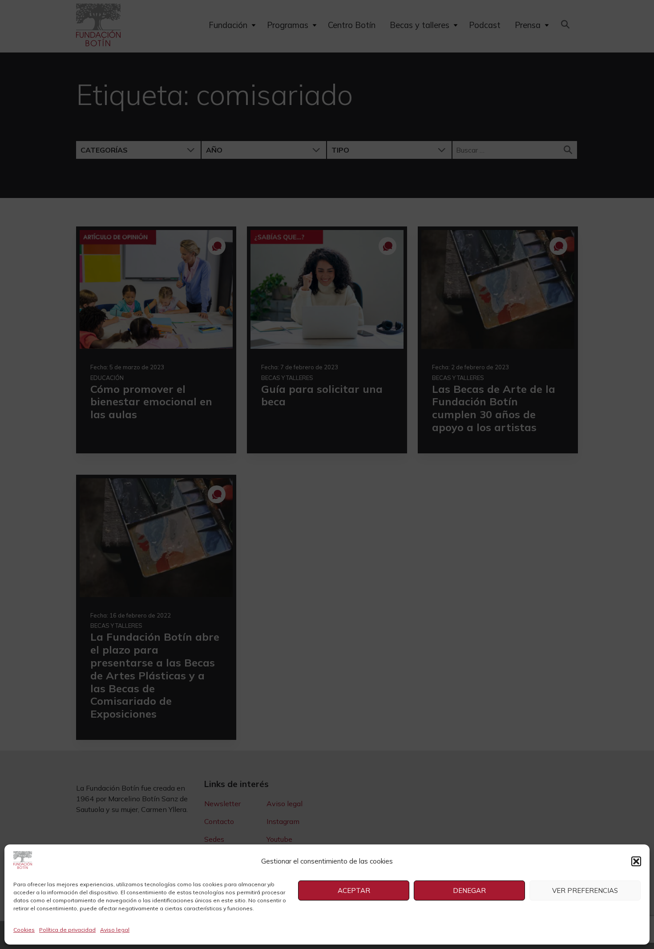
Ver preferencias (585, 890)
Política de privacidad (67, 929)
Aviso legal (114, 929)
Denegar (469, 890)
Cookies (24, 929)
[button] (636, 861)
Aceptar (354, 890)
